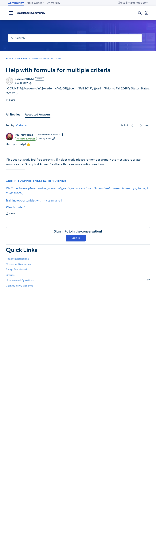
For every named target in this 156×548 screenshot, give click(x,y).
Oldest (20, 125)
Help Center (35, 3)
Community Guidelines (19, 286)
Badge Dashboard (16, 269)
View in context (15, 207)
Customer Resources (18, 264)
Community (16, 3)
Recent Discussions (17, 259)
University (53, 3)
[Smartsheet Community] (31, 12)
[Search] (139, 13)
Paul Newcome (24, 135)
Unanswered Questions (78, 280)
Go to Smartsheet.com (133, 3)
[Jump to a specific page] (147, 126)
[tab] (12, 114)
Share (10, 100)
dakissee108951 (24, 79)
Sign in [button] (76, 238)
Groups (10, 275)
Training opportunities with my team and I (34, 200)
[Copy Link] (31, 83)
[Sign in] (146, 13)
